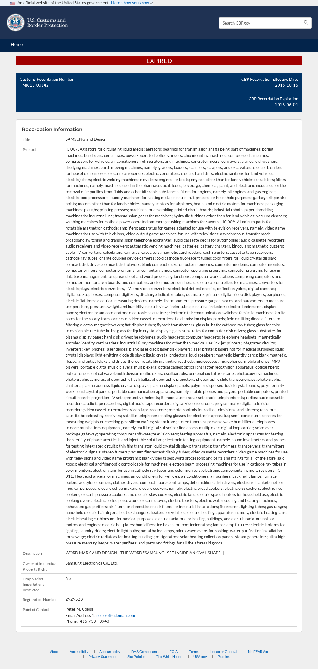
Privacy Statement (102, 656)
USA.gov (200, 656)
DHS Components (145, 651)
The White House (169, 656)
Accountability (109, 651)
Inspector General (223, 651)
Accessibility (79, 651)
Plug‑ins (224, 656)
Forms (194, 651)
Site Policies (136, 656)
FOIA (174, 651)
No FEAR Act (258, 651)
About (54, 651)
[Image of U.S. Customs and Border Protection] (37, 22)
